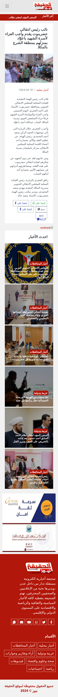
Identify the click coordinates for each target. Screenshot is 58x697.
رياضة (50, 669)
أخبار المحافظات (24, 645)
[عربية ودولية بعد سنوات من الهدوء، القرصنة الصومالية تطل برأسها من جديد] (29, 386)
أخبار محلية (42, 89)
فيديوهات (16, 661)
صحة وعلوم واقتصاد (40, 661)
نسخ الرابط (42, 216)
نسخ (42, 209)
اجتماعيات (35, 669)
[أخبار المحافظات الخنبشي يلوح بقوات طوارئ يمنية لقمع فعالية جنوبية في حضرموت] (29, 345)
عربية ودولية (46, 653)
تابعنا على (40, 203)
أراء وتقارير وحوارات (19, 653)
